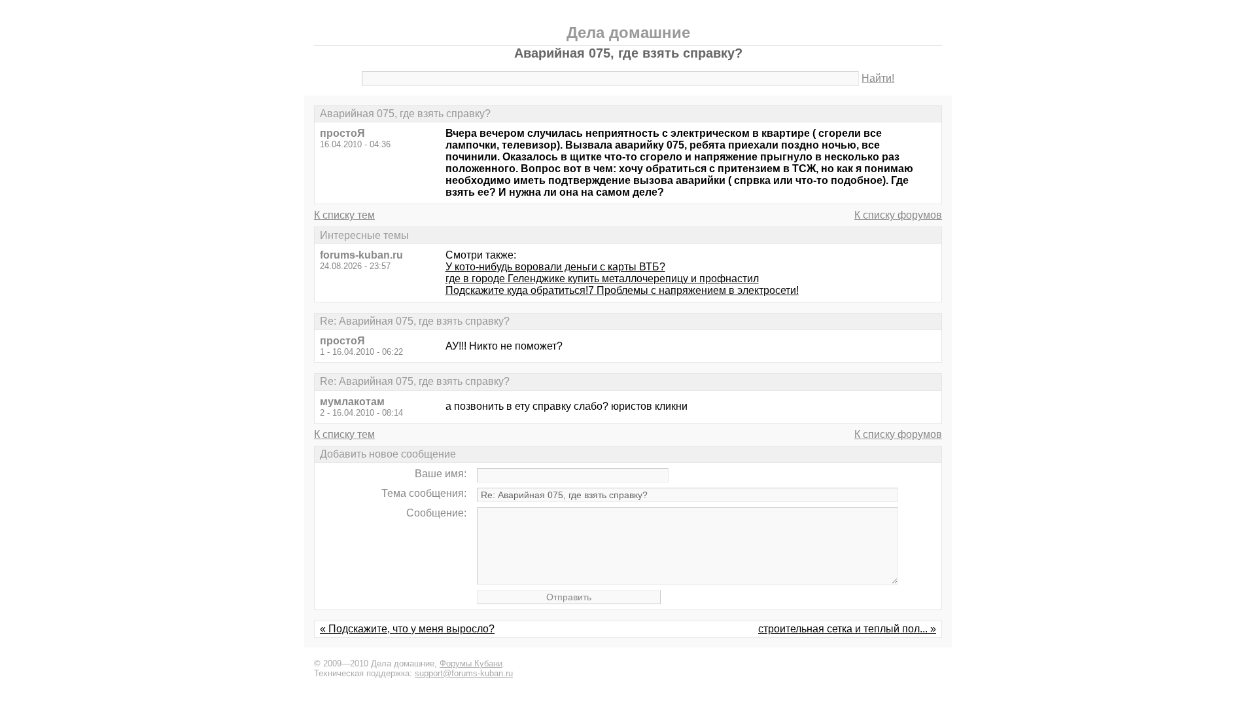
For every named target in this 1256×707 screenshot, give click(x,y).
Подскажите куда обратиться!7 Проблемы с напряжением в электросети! (622, 290)
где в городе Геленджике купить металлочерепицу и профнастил (602, 278)
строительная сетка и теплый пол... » (847, 628)
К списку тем (344, 215)
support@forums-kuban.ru (464, 673)
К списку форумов (898, 215)
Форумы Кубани (471, 663)
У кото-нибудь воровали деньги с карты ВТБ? (555, 266)
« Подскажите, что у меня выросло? (407, 628)
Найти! (878, 78)
